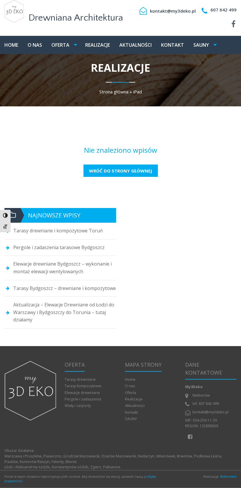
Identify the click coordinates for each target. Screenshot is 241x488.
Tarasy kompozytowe (83, 385)
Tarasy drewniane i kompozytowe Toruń (58, 230)
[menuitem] (13, 45)
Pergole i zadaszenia (83, 399)
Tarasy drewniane (80, 379)
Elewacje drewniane (82, 392)
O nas (35, 45)
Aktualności (135, 45)
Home (11, 45)
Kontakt (172, 45)
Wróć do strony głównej (120, 171)
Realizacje (97, 45)
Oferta (60, 45)
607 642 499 (223, 9)
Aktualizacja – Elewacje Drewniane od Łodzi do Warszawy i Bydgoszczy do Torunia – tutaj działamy (63, 312)
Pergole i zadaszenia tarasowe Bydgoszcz (59, 247)
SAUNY (201, 45)
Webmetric (228, 476)
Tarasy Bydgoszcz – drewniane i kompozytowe (64, 288)
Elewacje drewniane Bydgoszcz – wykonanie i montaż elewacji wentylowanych (62, 268)
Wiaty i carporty (78, 405)
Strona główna (113, 92)
